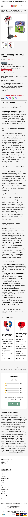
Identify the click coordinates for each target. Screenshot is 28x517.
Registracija (3, 476)
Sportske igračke (16, 10)
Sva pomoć (3, 485)
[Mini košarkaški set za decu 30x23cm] (7, 326)
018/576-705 (17, 1)
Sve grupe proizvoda (5, 498)
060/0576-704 (23, 1)
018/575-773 (5, 1)
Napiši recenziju (14, 404)
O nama (3, 493)
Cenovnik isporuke (5, 495)
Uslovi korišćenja (5, 487)
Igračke (10, 10)
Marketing (3, 496)
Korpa (2, 480)
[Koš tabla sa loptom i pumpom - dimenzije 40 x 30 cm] (21, 326)
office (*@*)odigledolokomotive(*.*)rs (15, 508)
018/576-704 (11, 1)
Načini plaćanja (4, 489)
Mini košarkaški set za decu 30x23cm (7, 334)
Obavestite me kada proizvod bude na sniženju (14, 95)
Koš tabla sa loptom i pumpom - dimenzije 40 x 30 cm (21, 335)
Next (25, 27)
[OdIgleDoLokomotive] (14, 6)
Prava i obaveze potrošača (16, 452)
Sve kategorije (4, 10)
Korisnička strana (5, 478)
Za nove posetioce (5, 484)
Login (2, 474)
